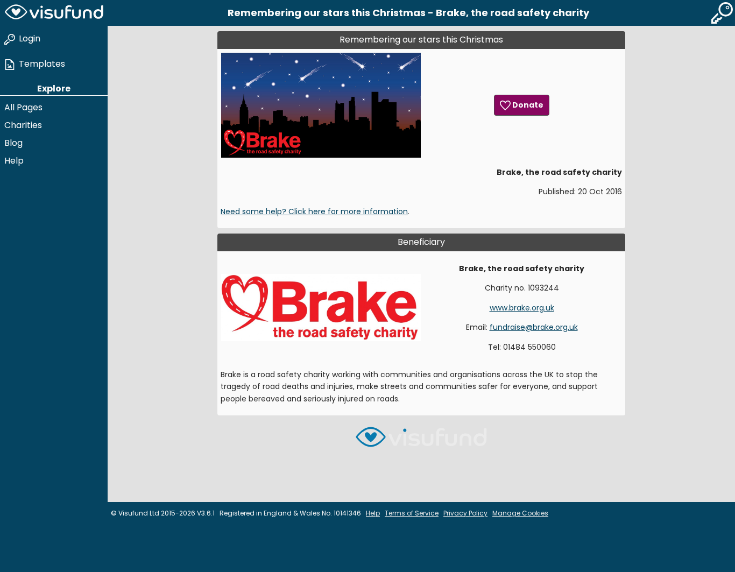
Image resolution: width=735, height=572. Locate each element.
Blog (13, 143)
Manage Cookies (520, 513)
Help (14, 160)
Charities (23, 125)
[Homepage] (54, 13)
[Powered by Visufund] (421, 441)
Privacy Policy (465, 513)
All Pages (23, 107)
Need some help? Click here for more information (314, 211)
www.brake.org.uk (522, 307)
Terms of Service (412, 513)
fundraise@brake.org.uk (534, 327)
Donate (527, 105)
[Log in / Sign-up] (722, 13)
